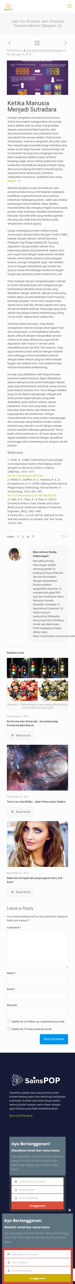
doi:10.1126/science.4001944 (25, 475)
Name (11, 973)
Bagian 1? (13, 180)
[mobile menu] (69, 6)
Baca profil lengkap (21, 1115)
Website (12, 1005)
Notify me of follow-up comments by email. (38, 1021)
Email (11, 989)
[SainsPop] (8, 6)
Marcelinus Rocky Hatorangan (44, 50)
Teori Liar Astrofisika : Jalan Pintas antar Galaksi (36, 801)
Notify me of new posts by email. (32, 1029)
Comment (14, 927)
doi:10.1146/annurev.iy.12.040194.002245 (32, 495)
